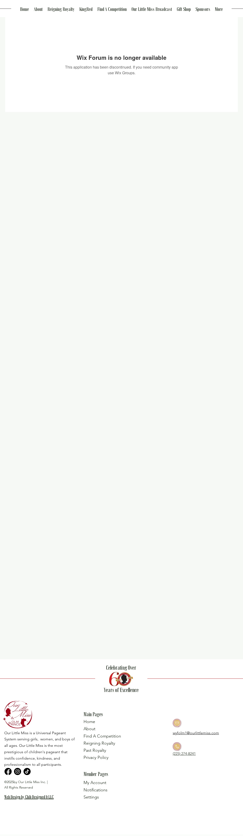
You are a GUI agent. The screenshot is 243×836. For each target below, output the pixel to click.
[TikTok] (27, 771)
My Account (95, 782)
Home (89, 721)
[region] (31, 804)
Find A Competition (102, 736)
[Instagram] (17, 771)
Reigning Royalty (99, 743)
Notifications (95, 790)
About (89, 728)
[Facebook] (8, 771)
